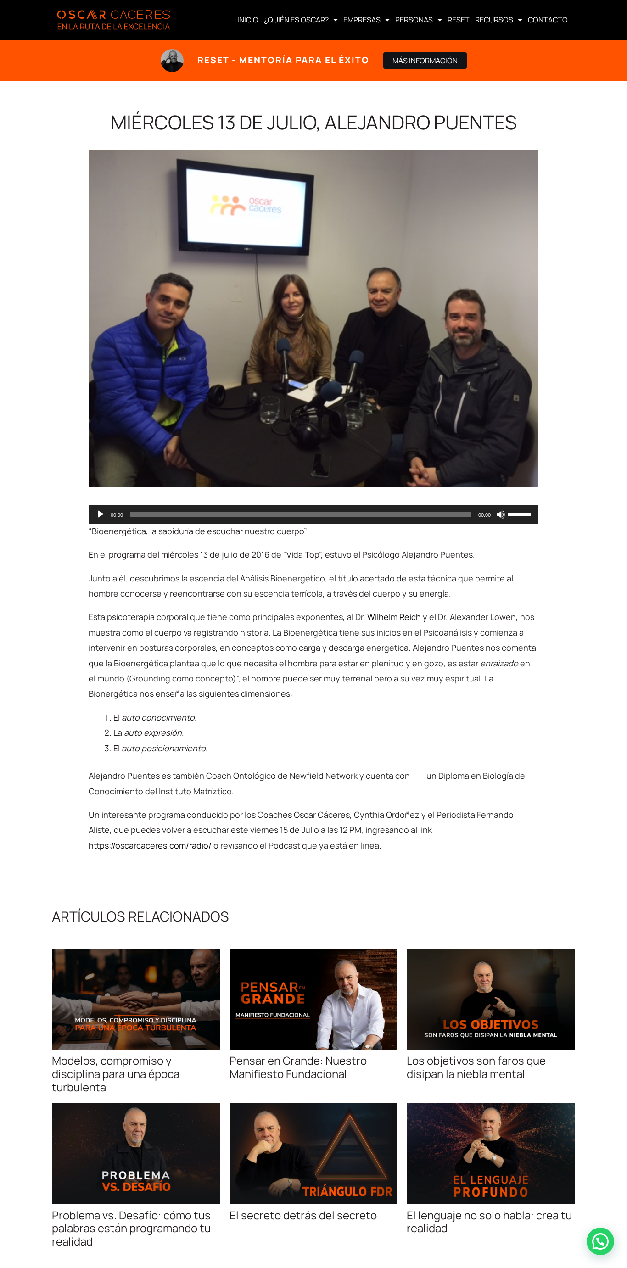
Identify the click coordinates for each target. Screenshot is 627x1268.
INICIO (247, 20)
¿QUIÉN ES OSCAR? (296, 20)
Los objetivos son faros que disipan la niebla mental (476, 1067)
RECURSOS (494, 20)
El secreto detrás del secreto (303, 1215)
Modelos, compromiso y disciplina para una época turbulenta (115, 1074)
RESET (459, 20)
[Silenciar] (500, 514)
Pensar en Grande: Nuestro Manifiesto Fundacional (298, 1067)
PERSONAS (414, 20)
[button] (600, 1241)
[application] (313, 514)
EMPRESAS (362, 20)
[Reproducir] (100, 514)
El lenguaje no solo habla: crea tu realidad (489, 1221)
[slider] (521, 513)
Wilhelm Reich (394, 616)
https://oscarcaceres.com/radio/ (150, 845)
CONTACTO (548, 20)
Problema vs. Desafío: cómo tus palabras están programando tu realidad (131, 1228)
